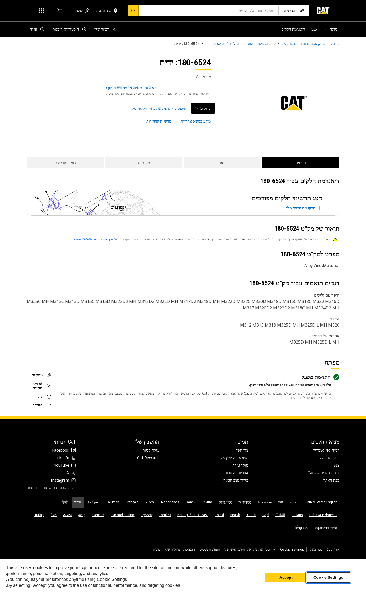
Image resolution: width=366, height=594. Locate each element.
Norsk (235, 515)
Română (165, 515)
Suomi (150, 502)
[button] (158, 108)
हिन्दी (65, 502)
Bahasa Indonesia (323, 515)
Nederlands (170, 502)
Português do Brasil (192, 515)
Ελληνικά (94, 502)
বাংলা (280, 502)
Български (265, 502)
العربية (294, 502)
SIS (336, 465)
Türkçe (39, 515)
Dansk (190, 502)
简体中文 (244, 502)
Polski (219, 515)
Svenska (98, 515)
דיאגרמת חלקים (327, 457)
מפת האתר (331, 480)
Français (132, 502)
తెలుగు (67, 515)
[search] (133, 10)
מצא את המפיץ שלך (233, 457)
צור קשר (242, 450)
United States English (321, 502)
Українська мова (325, 527)
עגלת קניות (151, 450)
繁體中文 (225, 502)
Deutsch (113, 502)
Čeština (207, 502)
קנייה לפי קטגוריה (326, 450)
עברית (78, 502)
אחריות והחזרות (236, 472)
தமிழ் (81, 515)
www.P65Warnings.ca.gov (94, 239)
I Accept (285, 578)
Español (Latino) (123, 515)
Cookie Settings (292, 549)
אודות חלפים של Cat (323, 472)
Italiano (297, 515)
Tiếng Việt (300, 527)
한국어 (251, 515)
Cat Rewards (148, 457)
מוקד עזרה (240, 465)
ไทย (54, 515)
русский (146, 515)
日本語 (280, 515)
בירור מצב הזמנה (235, 480)
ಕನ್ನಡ (265, 515)
